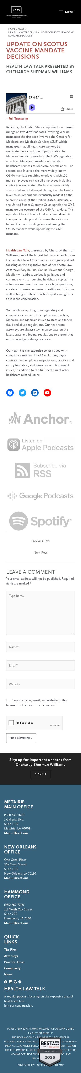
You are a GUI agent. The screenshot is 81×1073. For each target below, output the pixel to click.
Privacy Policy (25, 1065)
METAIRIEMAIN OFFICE (18, 804)
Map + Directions (16, 878)
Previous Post (40, 541)
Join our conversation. (18, 1005)
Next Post (40, 552)
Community (12, 968)
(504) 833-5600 (14, 815)
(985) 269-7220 (14, 905)
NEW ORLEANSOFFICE (20, 849)
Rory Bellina (28, 270)
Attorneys (11, 956)
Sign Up (40, 774)
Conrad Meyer (47, 270)
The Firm (10, 950)
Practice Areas (14, 962)
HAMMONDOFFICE (16, 894)
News (8, 974)
